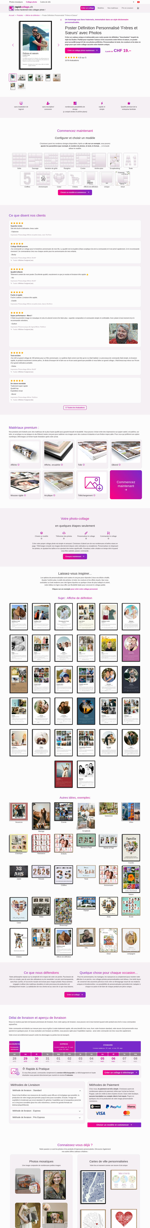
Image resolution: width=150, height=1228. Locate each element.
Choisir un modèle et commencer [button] (74, 192)
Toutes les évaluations (76, 407)
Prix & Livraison (127, 8)
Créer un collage (87, 8)
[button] (13, 78)
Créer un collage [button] (73, 995)
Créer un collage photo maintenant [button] (81, 50)
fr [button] (133, 2)
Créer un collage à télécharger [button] (119, 1072)
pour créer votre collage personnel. (84, 589)
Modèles (101, 8)
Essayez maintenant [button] (74, 556)
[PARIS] (107, 178)
